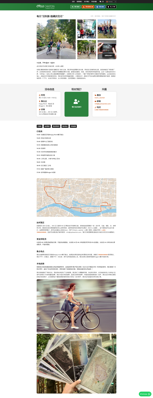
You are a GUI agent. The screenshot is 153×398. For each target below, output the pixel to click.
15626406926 (103, 255)
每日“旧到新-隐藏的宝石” (109, 16)
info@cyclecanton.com (103, 104)
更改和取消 (56, 126)
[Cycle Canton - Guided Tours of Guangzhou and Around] (45, 6)
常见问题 (94, 1)
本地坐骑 (73, 126)
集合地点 (65, 126)
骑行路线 (77, 6)
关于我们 (86, 1)
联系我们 (79, 1)
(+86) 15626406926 (101, 110)
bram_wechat (100, 98)
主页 (73, 1)
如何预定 (47, 126)
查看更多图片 (108, 55)
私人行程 (112, 6)
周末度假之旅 (89, 6)
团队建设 (101, 6)
